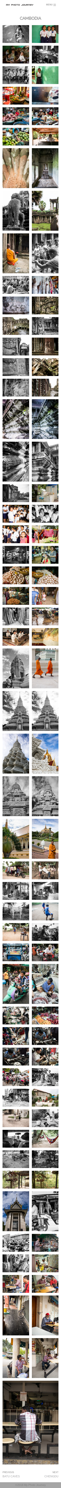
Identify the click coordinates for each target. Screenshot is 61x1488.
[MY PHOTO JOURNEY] (20, 4)
